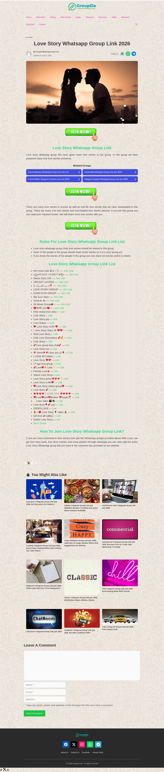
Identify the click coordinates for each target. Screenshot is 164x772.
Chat (31, 37)
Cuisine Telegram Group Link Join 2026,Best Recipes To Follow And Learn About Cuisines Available (81, 508)
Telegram (90, 17)
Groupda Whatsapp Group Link (47, 52)
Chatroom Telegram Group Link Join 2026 (44, 631)
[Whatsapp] (8, 770)
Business (103, 17)
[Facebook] (1, 770)
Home (28, 17)
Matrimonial (66, 17)
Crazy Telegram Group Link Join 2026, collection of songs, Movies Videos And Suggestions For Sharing (81, 543)
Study (78, 17)
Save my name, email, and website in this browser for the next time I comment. (70, 705)
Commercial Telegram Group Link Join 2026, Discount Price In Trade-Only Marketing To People (118, 544)
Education (40, 17)
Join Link (68, 271)
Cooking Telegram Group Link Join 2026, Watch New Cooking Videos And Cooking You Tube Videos (43, 548)
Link (62, 311)
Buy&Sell (30, 24)
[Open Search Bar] (136, 24)
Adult (114, 17)
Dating (53, 17)
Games (42, 24)
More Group (39, 423)
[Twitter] (4, 770)
